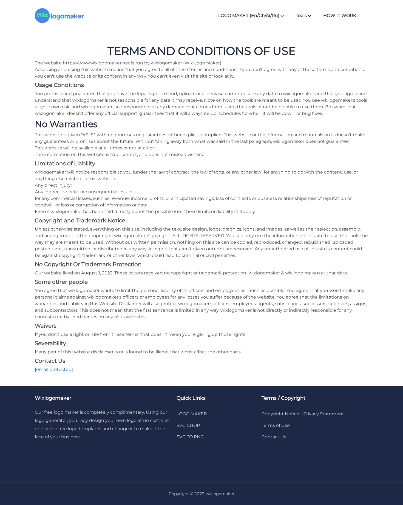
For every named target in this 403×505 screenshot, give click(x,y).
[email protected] (54, 369)
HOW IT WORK (339, 15)
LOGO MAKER (192, 413)
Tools (302, 15)
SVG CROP (188, 425)
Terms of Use (276, 425)
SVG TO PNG (190, 436)
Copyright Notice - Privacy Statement (303, 413)
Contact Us (274, 436)
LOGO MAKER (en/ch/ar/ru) (249, 15)
